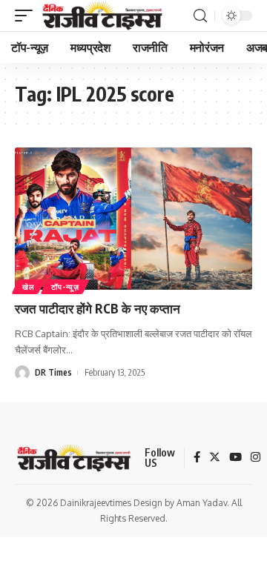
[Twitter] (214, 458)
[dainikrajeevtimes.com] (104, 15)
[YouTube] (235, 458)
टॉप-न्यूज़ (65, 286)
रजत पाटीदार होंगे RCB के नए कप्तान (97, 308)
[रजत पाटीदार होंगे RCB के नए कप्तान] (133, 218)
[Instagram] (255, 458)
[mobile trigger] (27, 15)
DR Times (53, 372)
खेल (28, 286)
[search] (200, 15)
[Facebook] (197, 458)
